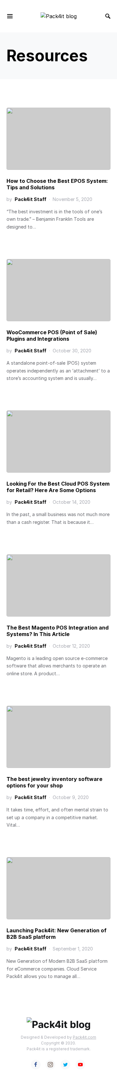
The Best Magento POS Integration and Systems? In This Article (57, 630)
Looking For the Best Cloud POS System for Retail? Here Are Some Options (58, 486)
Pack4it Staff (30, 199)
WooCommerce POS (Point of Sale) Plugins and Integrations (51, 335)
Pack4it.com (84, 1037)
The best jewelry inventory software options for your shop (54, 782)
